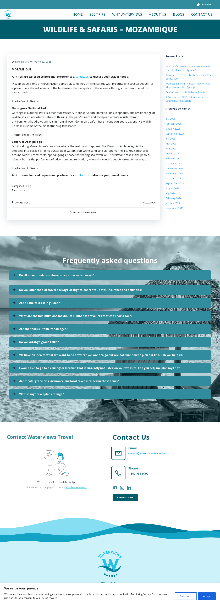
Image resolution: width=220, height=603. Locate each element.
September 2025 (175, 133)
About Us (157, 14)
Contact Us (201, 14)
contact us (82, 77)
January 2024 (173, 203)
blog (28, 186)
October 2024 (173, 178)
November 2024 (175, 173)
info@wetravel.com (76, 487)
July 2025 (170, 138)
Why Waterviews (127, 14)
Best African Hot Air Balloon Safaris (185, 92)
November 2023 (175, 208)
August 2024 (172, 188)
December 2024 (174, 168)
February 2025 (174, 158)
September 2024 (175, 183)
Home (78, 14)
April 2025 (171, 148)
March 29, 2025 (42, 61)
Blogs (178, 14)
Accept (207, 596)
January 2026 (173, 128)
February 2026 (174, 123)
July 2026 (170, 118)
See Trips (97, 14)
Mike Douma (22, 61)
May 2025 (171, 143)
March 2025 (172, 153)
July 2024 (170, 193)
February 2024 (174, 198)
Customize (186, 596)
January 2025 (173, 163)
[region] (110, 593)
